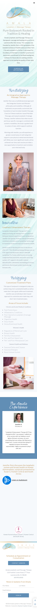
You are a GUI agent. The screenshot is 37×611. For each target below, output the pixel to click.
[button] (34, 3)
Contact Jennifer (18, 563)
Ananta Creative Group (25, 606)
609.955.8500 (18, 577)
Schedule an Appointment (18, 69)
